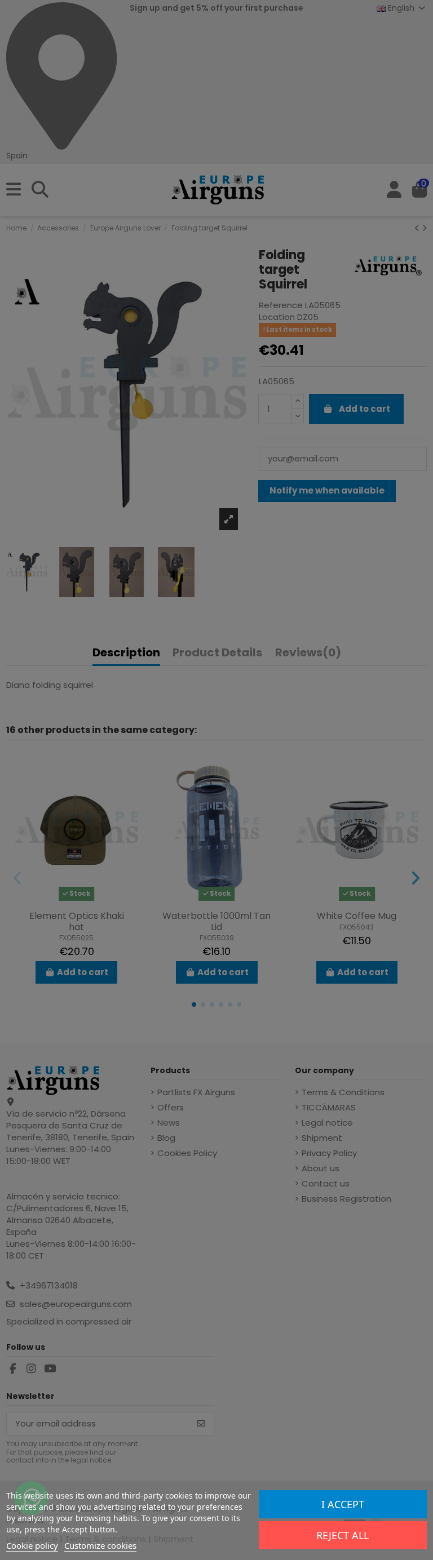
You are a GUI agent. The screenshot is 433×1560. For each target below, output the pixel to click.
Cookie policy (32, 1545)
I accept (342, 1504)
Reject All (342, 1535)
